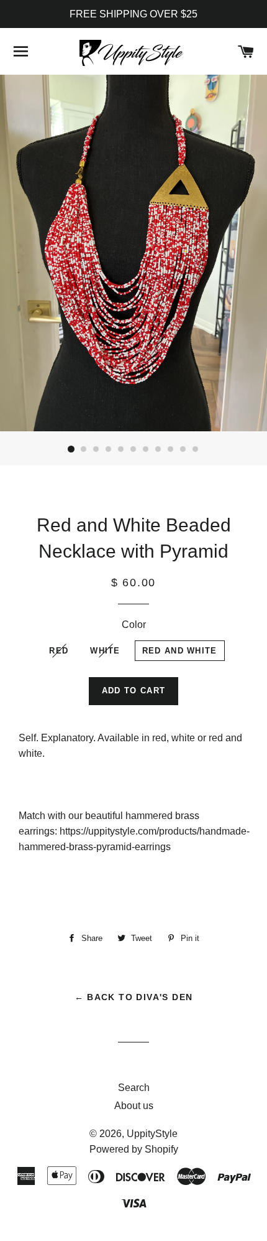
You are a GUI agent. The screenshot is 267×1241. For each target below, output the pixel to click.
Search (134, 1087)
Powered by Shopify (133, 1149)
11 (195, 449)
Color (134, 624)
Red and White (179, 650)
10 (183, 449)
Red (58, 650)
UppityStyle (152, 1133)
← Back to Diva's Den (134, 997)
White (105, 650)
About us (133, 1105)
